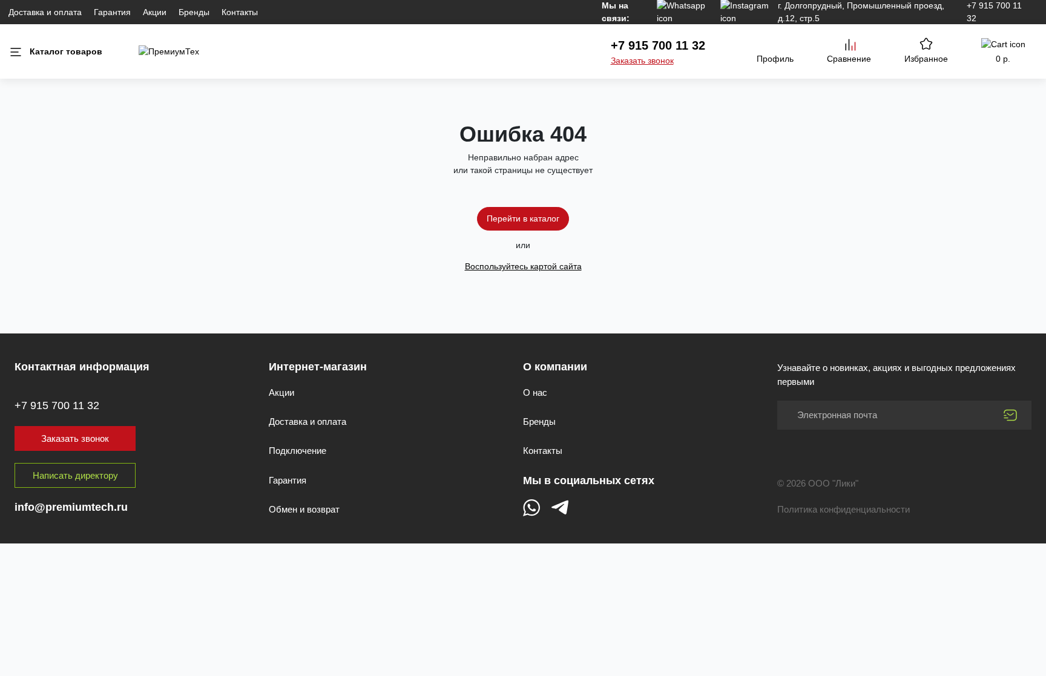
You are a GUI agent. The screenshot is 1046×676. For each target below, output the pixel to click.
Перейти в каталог (523, 218)
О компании (555, 367)
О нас (535, 392)
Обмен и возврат (304, 509)
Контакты (240, 12)
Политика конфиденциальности (843, 509)
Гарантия (112, 12)
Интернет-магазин (318, 367)
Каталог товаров (66, 51)
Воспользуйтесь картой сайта (523, 266)
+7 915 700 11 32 (658, 45)
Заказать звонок (642, 60)
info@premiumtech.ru (71, 507)
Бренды (194, 12)
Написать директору (75, 475)
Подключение (297, 450)
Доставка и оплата (45, 12)
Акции (154, 12)
